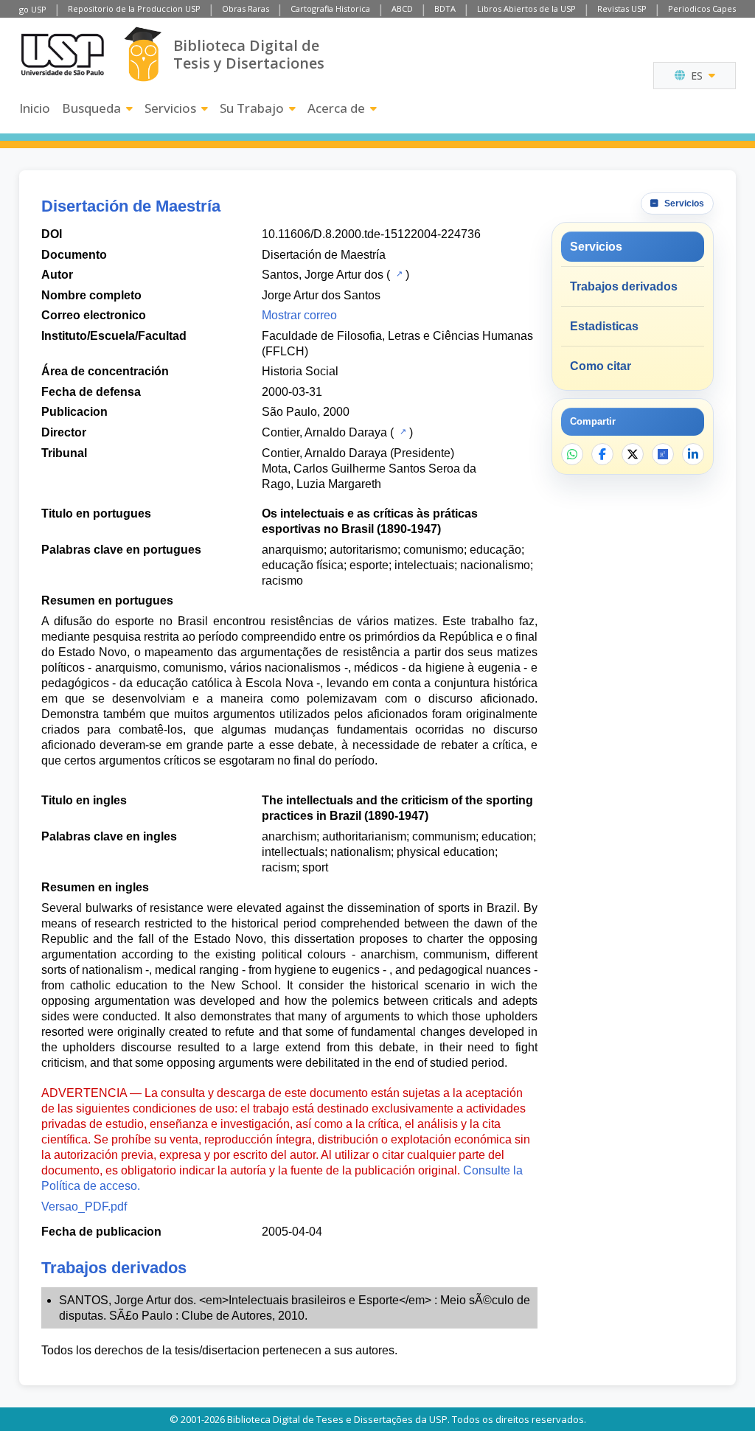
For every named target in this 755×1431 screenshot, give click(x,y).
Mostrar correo (299, 315)
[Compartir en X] (633, 454)
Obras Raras (245, 8)
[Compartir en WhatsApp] (572, 454)
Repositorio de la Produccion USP (134, 8)
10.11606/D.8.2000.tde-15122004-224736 (371, 234)
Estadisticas (604, 326)
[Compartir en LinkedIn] (693, 454)
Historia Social (300, 371)
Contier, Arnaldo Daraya (324, 432)
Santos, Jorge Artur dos (322, 274)
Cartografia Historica (330, 8)
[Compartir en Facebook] (602, 454)
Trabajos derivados (624, 286)
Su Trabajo (252, 108)
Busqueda (91, 108)
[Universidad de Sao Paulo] (62, 54)
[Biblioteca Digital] (142, 54)
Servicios (170, 108)
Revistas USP (622, 8)
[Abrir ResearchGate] (663, 454)
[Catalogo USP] (398, 273)
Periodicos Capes (702, 8)
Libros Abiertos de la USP (526, 8)
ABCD (402, 8)
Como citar (600, 366)
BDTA (445, 8)
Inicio (34, 108)
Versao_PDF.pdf (84, 1206)
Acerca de (336, 108)
